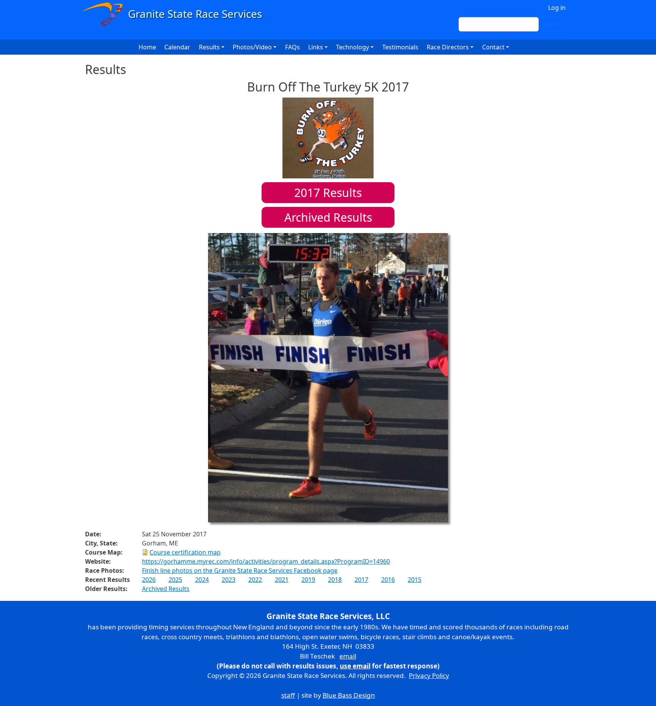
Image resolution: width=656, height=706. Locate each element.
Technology (352, 47)
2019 (308, 579)
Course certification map (185, 552)
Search (553, 24)
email (347, 656)
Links (315, 47)
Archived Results (328, 217)
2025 (175, 579)
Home (147, 47)
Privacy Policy (429, 675)
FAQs (292, 47)
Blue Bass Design (349, 695)
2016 (388, 579)
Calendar (177, 47)
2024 (202, 579)
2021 (282, 579)
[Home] (175, 14)
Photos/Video (252, 47)
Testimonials (400, 47)
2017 (361, 579)
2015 (414, 579)
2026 (149, 579)
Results (328, 192)
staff (288, 695)
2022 (255, 579)
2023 (228, 579)
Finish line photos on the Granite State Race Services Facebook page (239, 570)
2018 (335, 579)
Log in (557, 7)
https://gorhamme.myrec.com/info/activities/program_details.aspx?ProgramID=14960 (266, 561)
